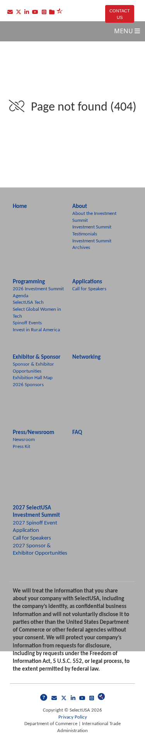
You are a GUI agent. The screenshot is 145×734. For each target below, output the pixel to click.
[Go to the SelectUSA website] (101, 698)
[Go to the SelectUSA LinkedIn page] (74, 698)
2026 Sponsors (28, 384)
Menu (124, 31)
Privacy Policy (72, 717)
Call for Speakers (89, 288)
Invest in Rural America (36, 329)
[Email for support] (45, 699)
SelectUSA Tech (28, 302)
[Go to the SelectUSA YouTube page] (83, 698)
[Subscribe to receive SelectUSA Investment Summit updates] (55, 699)
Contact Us (119, 14)
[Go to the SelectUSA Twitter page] (65, 698)
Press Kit (21, 446)
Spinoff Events (27, 322)
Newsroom (24, 439)
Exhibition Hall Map (33, 377)
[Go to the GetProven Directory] (52, 13)
